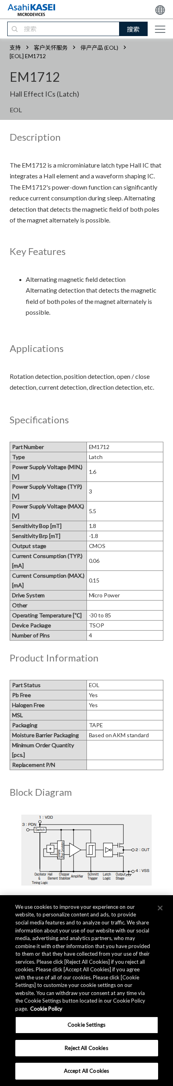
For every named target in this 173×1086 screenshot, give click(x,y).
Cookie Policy (46, 1008)
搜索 (133, 29)
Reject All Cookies (86, 1048)
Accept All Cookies (86, 1071)
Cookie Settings (86, 1024)
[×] (160, 908)
